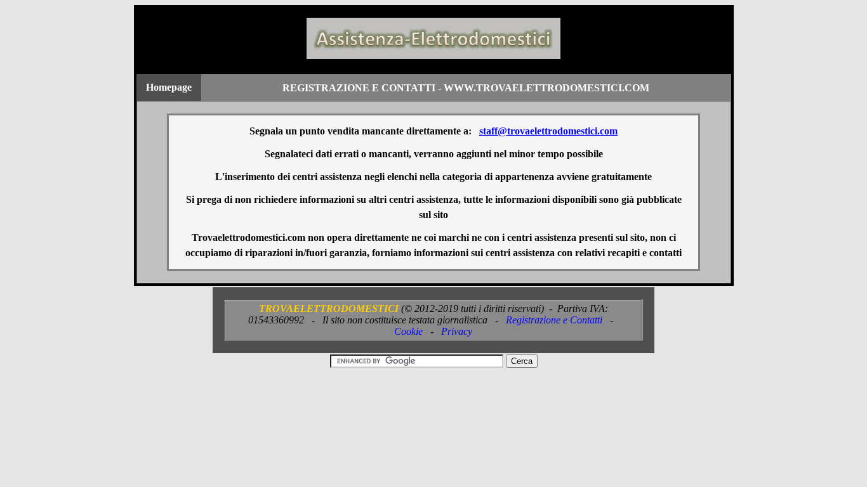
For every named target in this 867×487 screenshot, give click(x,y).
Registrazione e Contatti (554, 320)
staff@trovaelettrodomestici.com (548, 131)
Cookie (408, 331)
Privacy (456, 331)
